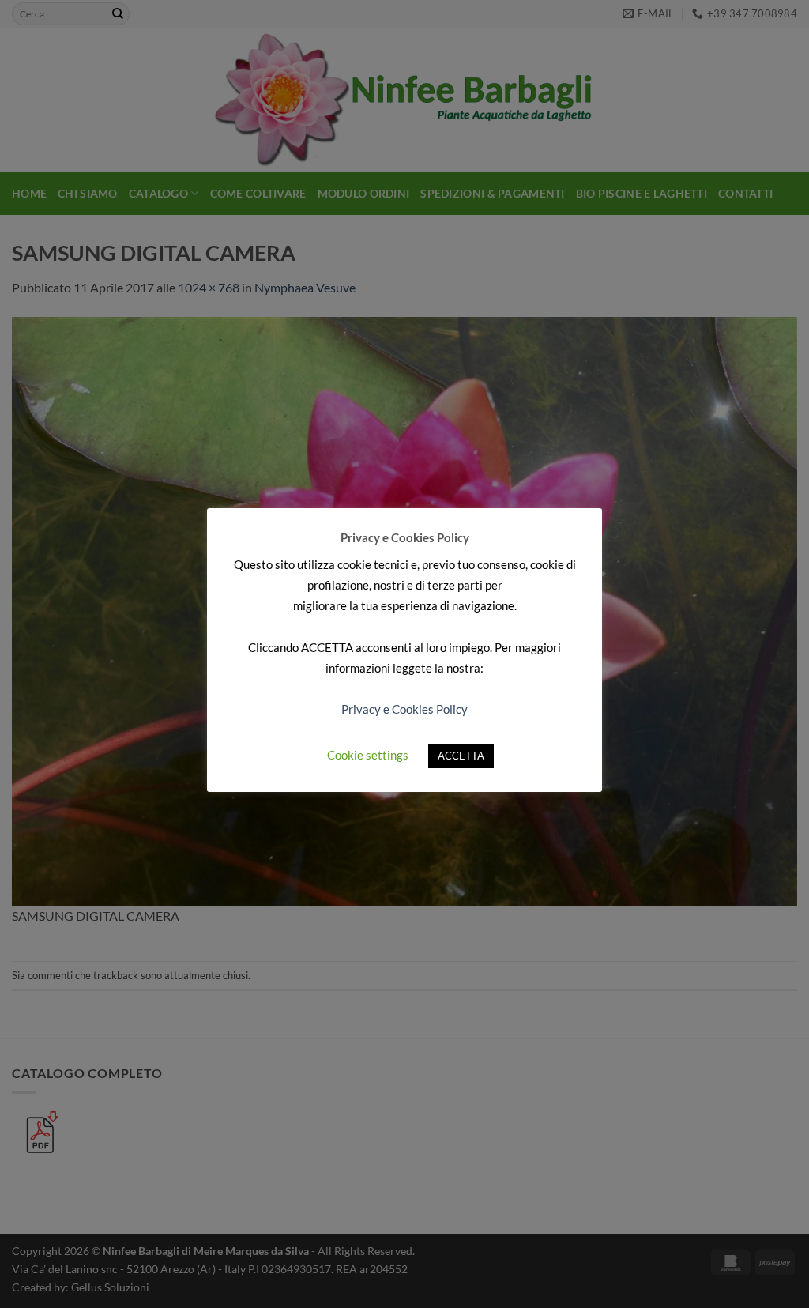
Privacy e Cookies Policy (404, 709)
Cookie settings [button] (367, 755)
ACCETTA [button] (461, 755)
